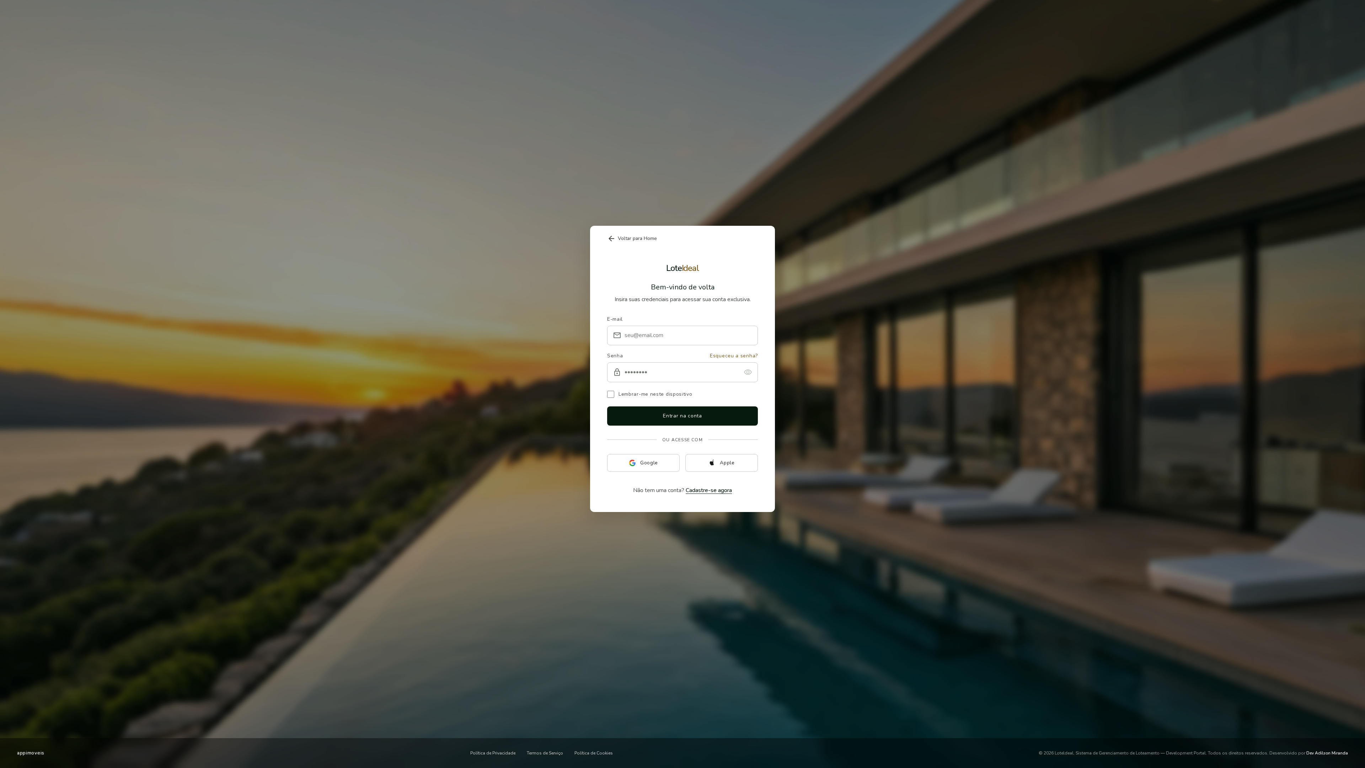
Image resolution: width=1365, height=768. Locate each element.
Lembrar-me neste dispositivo (655, 394)
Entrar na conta (682, 415)
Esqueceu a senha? (734, 356)
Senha (615, 356)
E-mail (615, 319)
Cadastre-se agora (709, 490)
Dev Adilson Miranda (1327, 753)
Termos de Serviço (545, 753)
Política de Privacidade (492, 753)
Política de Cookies (593, 753)
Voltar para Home (632, 238)
